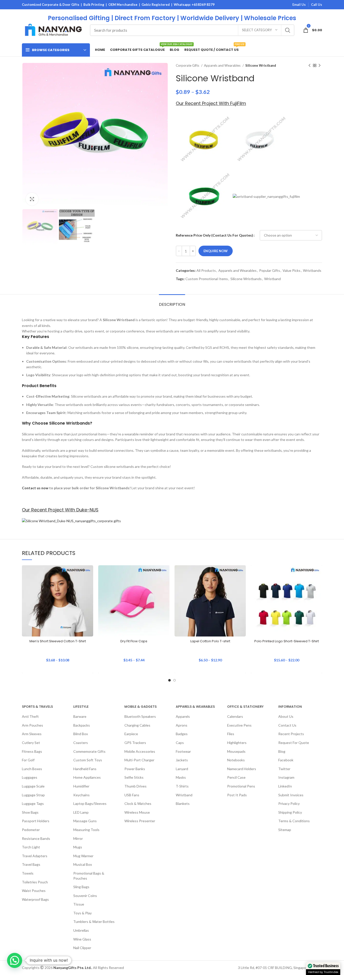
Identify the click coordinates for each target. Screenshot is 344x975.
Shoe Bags (30, 812)
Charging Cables (137, 725)
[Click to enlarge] (32, 199)
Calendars (235, 716)
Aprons (181, 725)
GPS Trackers (135, 742)
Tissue (78, 904)
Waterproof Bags (35, 899)
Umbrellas (81, 930)
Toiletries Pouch (35, 882)
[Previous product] (309, 65)
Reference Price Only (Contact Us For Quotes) (214, 235)
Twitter (284, 769)
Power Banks (134, 769)
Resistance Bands (36, 838)
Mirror (78, 838)
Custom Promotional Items (206, 279)
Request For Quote (293, 742)
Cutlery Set (31, 742)
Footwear (183, 751)
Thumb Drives (135, 786)
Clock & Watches (137, 803)
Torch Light (31, 847)
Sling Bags (81, 887)
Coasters (80, 742)
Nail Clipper (82, 948)
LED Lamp (81, 812)
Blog (281, 751)
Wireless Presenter (139, 821)
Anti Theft (30, 716)
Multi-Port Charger (139, 760)
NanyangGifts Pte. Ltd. (72, 967)
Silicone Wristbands (246, 279)
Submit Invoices (290, 795)
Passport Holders (35, 821)
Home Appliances (87, 777)
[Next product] (319, 65)
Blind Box (80, 734)
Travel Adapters (34, 856)
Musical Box (82, 864)
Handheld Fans (84, 769)
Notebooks (236, 760)
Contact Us (287, 725)
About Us (285, 716)
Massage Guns (85, 821)
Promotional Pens (241, 786)
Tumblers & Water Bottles (94, 921)
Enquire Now (215, 251)
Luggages (29, 777)
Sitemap (284, 830)
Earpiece (131, 734)
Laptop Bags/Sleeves (90, 803)
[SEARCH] (287, 30)
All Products (206, 270)
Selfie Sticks (134, 777)
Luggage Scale (33, 786)
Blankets (183, 803)
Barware (79, 716)
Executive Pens (239, 725)
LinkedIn (285, 786)
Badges (182, 734)
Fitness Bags (32, 751)
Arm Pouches (32, 725)
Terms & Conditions (294, 821)
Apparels (183, 716)
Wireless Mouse (137, 812)
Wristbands (312, 270)
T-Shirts (182, 786)
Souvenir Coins (85, 895)
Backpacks (81, 725)
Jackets (182, 760)
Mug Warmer (83, 856)
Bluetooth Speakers (140, 716)
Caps (180, 742)
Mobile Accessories (139, 751)
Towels (27, 873)
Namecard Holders (241, 769)
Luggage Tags (33, 803)
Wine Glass (82, 939)
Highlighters (237, 742)
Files (230, 734)
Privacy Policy (289, 803)
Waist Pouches (34, 890)
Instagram (286, 777)
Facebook (285, 760)
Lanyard (182, 769)
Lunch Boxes (32, 769)
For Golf (28, 760)
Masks (181, 777)
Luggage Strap (33, 795)
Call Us (316, 5)
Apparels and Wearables (222, 65)
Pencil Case (236, 777)
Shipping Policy (290, 812)
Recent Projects (291, 734)
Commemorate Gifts (89, 751)
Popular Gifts (269, 270)
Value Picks (291, 270)
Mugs (77, 847)
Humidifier (81, 786)
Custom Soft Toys (87, 760)
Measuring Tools (86, 830)
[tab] (172, 302)
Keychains (81, 795)
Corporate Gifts (188, 65)
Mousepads (236, 751)
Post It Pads (237, 795)
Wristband (272, 279)
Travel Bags (31, 864)
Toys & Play (82, 913)
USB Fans (131, 795)
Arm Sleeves (32, 734)
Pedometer (31, 830)
